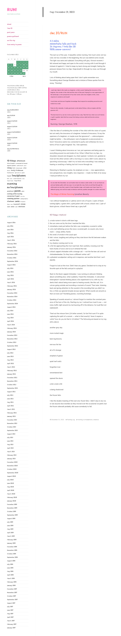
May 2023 (10, 360)
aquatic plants (11, 165)
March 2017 (11, 621)
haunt (9, 176)
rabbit (22, 191)
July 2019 (10, 522)
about (9, 24)
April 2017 (10, 617)
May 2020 (10, 487)
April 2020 (10, 490)
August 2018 (11, 561)
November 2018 (12, 550)
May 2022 (10, 402)
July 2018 (10, 564)
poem (17, 190)
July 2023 (10, 353)
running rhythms (24, 198)
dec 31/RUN (58, 33)
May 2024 (10, 318)
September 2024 (12, 304)
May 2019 (10, 529)
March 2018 (11, 578)
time (8, 204)
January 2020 (11, 501)
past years (11, 32)
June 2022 (10, 399)
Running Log (71, 420)
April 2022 (10, 406)
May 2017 (10, 614)
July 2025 (10, 268)
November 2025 (12, 254)
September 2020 (12, 473)
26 (8, 73)
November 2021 (12, 423)
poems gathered (13, 36)
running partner (13, 199)
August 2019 (11, 518)
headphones (19, 175)
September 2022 (12, 388)
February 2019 (11, 540)
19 (8, 70)
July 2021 (10, 437)
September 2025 (12, 261)
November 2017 (12, 592)
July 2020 (10, 480)
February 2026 (12, 244)
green (23, 172)
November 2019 (12, 508)
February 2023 (12, 370)
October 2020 (11, 469)
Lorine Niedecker (17, 178)
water (12, 207)
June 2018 (10, 568)
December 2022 (12, 378)
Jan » (24, 76)
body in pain (19, 168)
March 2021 (11, 452)
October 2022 (11, 385)
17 (23, 68)
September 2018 (12, 557)
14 (14, 68)
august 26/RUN (12, 121)
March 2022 (11, 409)
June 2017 (10, 610)
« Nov (11, 76)
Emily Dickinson (17, 170)
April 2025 (10, 279)
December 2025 (12, 251)
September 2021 (12, 430)
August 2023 (11, 349)
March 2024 (11, 325)
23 (21, 70)
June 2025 (10, 272)
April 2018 (10, 575)
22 (18, 70)
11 (26, 65)
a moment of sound (21, 163)
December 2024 (12, 293)
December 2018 (12, 547)
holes (11, 178)
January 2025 (11, 289)
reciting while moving (14, 194)
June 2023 (10, 356)
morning (12, 183)
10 (24, 65)
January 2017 (11, 628)
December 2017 (12, 589)
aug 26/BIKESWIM (13, 110)
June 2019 (10, 526)
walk (8, 206)
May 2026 (10, 233)
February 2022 (12, 413)
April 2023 (10, 363)
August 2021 (11, 434)
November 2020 (12, 466)
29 (18, 73)
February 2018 (11, 582)
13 (11, 68)
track (11, 204)
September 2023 (12, 346)
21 (14, 70)
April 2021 (10, 448)
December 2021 (12, 420)
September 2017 (12, 600)
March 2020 (11, 494)
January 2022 (11, 416)
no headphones (15, 187)
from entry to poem (14, 44)
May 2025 (10, 275)
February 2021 (11, 455)
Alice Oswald (11, 163)
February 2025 (12, 286)
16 (20, 68)
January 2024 (11, 332)
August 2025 (11, 265)
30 (21, 73)
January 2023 (11, 374)
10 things (11, 160)
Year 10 (9, 28)
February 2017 (11, 624)
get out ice (18, 172)
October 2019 (11, 511)
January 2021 (11, 459)
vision (23, 204)
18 (27, 68)
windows (21, 207)
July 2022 (10, 395)
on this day (11, 40)
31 (24, 73)
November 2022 (12, 381)
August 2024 (11, 307)
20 (12, 70)
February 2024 (12, 328)
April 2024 (10, 321)
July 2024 (10, 311)
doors (8, 170)
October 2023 (11, 342)
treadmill (16, 204)
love (23, 178)
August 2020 (11, 476)
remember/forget (13, 196)
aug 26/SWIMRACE (13, 149)
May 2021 (10, 444)
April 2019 (10, 533)
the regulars (22, 201)
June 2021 (10, 441)
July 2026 (10, 226)
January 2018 (11, 585)
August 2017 (11, 603)
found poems (10, 172)
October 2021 (11, 427)
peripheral (10, 191)
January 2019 (11, 543)
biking (9, 168)
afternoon (21, 161)
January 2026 (11, 247)
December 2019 (12, 504)
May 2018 (10, 571)
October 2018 (11, 554)
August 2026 (11, 222)
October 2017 (11, 596)
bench (25, 165)
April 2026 (10, 237)
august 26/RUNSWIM (14, 132)
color (24, 168)
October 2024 (11, 300)
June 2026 (10, 230)
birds (13, 168)
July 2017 (10, 607)
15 (17, 68)
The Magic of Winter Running (62, 194)
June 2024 (10, 314)
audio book (20, 165)
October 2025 (11, 258)
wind (16, 206)
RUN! (12, 9)
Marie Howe (10, 180)
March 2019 (11, 536)
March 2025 (11, 282)
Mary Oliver (17, 180)
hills (8, 178)
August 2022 (11, 392)
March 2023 (11, 367)
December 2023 (12, 335)
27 (11, 73)
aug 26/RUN (11, 115)
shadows (10, 201)
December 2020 (12, 462)
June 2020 (10, 483)
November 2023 (12, 339)
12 (8, 68)
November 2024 (12, 296)
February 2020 (12, 497)
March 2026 (11, 240)
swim (17, 201)
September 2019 (12, 515)
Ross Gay (22, 196)
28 (15, 73)
